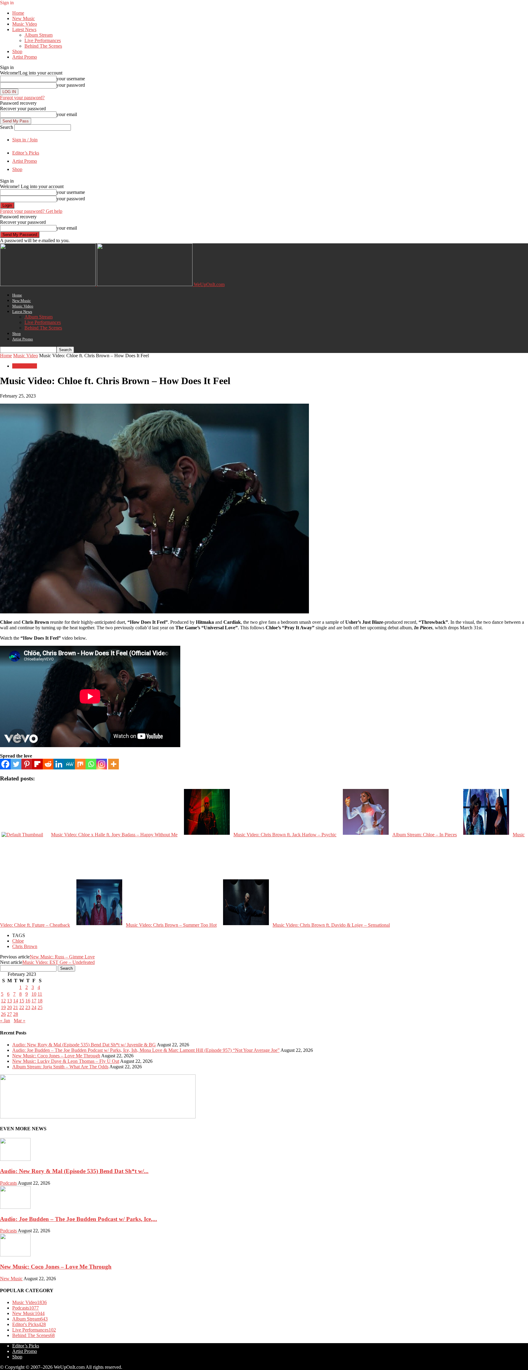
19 (3, 1007)
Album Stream (38, 35)
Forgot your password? (22, 97)
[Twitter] (16, 764)
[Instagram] (101, 764)
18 (40, 1000)
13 (9, 1000)
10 (33, 994)
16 (27, 1000)
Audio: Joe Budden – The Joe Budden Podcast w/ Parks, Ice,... (78, 1219)
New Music (23, 18)
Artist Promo (24, 57)
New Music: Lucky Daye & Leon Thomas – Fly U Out (65, 1061)
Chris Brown (24, 946)
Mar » (19, 1020)
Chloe (18, 940)
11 (40, 994)
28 (15, 1014)
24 (33, 1007)
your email (67, 114)
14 (15, 1000)
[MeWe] (69, 764)
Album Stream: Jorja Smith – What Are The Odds (60, 1066)
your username (71, 78)
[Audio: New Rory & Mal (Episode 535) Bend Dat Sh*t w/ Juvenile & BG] (15, 1159)
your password (71, 85)
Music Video (24, 24)
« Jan (5, 1020)
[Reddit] (48, 764)
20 (9, 1007)
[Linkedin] (58, 764)
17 (33, 1000)
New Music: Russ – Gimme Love (62, 956)
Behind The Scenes (43, 46)
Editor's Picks (29, 1324)
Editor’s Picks (25, 152)
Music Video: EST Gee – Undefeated (58, 962)
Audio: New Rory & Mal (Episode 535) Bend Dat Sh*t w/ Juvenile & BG (84, 1044)
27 (9, 1014)
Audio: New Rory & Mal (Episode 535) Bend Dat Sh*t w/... (74, 1171)
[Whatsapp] (91, 764)
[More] (113, 764)
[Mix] (80, 764)
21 (15, 1007)
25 (40, 1007)
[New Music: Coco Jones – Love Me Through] (15, 1254)
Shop (17, 51)
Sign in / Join (25, 139)
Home (18, 13)
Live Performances (42, 40)
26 (3, 1014)
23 (27, 1007)
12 (3, 1000)
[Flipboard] (37, 764)
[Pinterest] (26, 764)
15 (21, 1000)
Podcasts (8, 1183)
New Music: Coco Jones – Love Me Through (56, 1055)
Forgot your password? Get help (31, 211)
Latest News (24, 29)
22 (21, 1007)
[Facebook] (5, 764)
